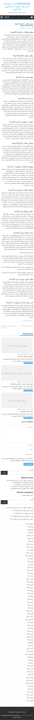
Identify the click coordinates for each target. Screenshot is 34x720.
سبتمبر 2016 (29, 680)
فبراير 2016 (30, 692)
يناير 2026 (30, 541)
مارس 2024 (30, 602)
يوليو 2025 (30, 558)
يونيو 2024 (30, 593)
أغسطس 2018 (29, 654)
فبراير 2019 (30, 651)
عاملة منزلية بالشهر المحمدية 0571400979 (21, 488)
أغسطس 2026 (29, 524)
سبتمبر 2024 (29, 587)
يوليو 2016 (30, 686)
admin (21, 28)
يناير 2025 (30, 576)
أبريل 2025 (30, 567)
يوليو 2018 (30, 657)
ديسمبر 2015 (29, 695)
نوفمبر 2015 (30, 697)
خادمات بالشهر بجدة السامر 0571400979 (22, 486)
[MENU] (1, 17)
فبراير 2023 (30, 637)
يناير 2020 (30, 645)
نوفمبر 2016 (30, 677)
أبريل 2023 (30, 631)
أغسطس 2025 (29, 555)
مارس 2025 (30, 570)
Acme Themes (17, 717)
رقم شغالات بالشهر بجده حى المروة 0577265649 (20, 480)
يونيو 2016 (30, 689)
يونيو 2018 (30, 660)
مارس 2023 (30, 634)
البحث (31, 470)
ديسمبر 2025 (29, 544)
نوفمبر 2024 (30, 582)
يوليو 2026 (30, 527)
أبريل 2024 (30, 599)
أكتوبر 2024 (30, 584)
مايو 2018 (30, 663)
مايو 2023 (30, 628)
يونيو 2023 (30, 625)
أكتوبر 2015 (30, 700)
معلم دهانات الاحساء (26, 326)
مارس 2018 (30, 668)
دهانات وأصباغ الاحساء (27, 320)
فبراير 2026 (30, 538)
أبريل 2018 (30, 666)
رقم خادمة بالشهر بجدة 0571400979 (23, 484)
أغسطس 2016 (29, 683)
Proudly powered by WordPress (10, 715)
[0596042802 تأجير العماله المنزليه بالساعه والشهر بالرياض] (31, 17)
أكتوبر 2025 (30, 550)
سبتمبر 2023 (29, 616)
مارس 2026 (30, 535)
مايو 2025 (30, 564)
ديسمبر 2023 (29, 611)
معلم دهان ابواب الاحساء (17, 346)
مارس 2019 (30, 648)
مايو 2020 (30, 642)
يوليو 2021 (30, 640)
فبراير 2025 (30, 573)
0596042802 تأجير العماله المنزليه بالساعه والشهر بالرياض (17, 6)
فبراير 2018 (30, 671)
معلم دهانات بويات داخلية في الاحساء (8, 326)
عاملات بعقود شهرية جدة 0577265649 (23, 482)
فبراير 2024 (30, 605)
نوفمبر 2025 (30, 547)
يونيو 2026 (30, 529)
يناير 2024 (30, 608)
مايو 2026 (30, 532)
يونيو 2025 (30, 561)
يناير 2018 (30, 674)
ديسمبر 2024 (29, 579)
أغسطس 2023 (29, 619)
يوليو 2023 (30, 622)
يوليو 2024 (30, 590)
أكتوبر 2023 (30, 613)
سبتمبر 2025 (29, 553)
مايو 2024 (30, 596)
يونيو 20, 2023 (29, 354)
